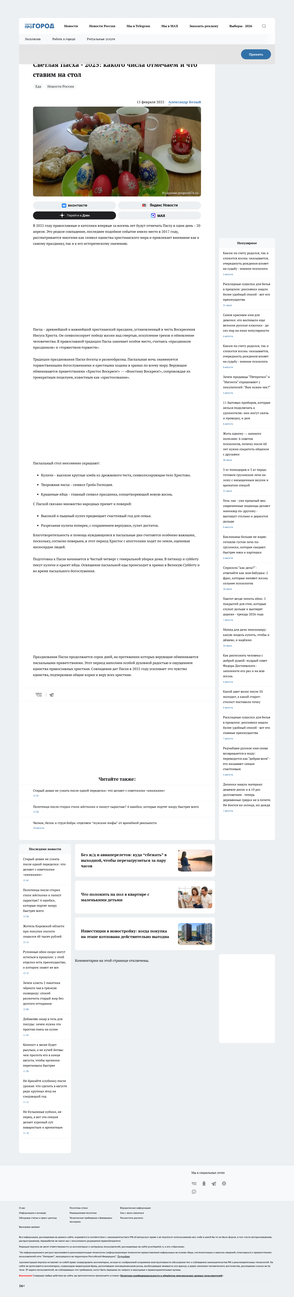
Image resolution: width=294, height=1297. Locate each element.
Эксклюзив (33, 39)
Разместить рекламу (131, 1217)
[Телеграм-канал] (214, 1184)
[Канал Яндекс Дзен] (74, 215)
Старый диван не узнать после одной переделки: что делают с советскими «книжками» (99, 792)
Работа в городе (64, 39)
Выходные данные (29, 1226)
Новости (71, 26)
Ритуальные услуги (101, 39)
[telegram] (53, 694)
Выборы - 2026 (240, 26)
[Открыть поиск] (264, 26)
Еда (38, 86)
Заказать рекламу (203, 26)
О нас (22, 1207)
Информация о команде (32, 1212)
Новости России (102, 26)
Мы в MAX (169, 26)
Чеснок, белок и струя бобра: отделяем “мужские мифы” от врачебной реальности (95, 825)
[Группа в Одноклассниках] (204, 1184)
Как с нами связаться (132, 1212)
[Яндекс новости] (159, 205)
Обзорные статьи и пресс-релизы (38, 1217)
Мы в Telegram (138, 26)
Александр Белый (184, 102)
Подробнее (123, 1256)
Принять (256, 54)
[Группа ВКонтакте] (74, 205)
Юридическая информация (135, 1207)
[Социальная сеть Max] (159, 215)
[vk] (39, 694)
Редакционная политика (83, 1212)
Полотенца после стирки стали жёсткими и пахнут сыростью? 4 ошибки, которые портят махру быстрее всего (116, 809)
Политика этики (79, 1207)
